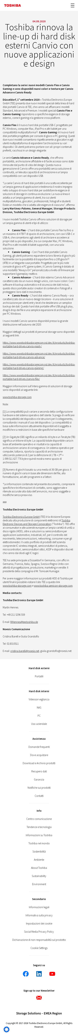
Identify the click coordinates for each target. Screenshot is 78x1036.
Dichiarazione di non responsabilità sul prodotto (39, 940)
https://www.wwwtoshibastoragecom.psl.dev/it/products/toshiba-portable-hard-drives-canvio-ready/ (39, 344)
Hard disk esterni (39, 668)
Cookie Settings (39, 948)
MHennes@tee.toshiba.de (24, 622)
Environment (39, 884)
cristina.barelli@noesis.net (24, 651)
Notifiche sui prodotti (39, 787)
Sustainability (39, 876)
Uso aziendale (39, 724)
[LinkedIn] (39, 973)
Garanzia (39, 779)
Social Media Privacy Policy (39, 931)
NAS (39, 707)
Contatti (39, 796)
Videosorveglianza (39, 699)
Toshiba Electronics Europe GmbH (21, 516)
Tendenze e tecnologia (39, 827)
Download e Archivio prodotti (39, 763)
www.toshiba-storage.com (17, 397)
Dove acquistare (39, 755)
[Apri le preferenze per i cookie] (6, 1031)
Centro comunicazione (39, 819)
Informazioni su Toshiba (39, 835)
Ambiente (39, 859)
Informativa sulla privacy (39, 915)
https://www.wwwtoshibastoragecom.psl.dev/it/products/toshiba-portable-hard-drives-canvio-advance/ (39, 355)
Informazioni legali (39, 907)
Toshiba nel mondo (39, 843)
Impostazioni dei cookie (39, 923)
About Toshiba (39, 868)
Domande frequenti (39, 747)
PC (39, 715)
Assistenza (39, 738)
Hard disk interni (39, 691)
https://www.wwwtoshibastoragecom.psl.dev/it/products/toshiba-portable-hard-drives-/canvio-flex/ (39, 377)
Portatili (39, 676)
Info (39, 810)
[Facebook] (25, 973)
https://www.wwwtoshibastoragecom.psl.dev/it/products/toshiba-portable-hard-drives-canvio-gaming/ (39, 366)
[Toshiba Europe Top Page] (12, 5)
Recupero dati (39, 771)
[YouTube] (52, 973)
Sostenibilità (39, 851)
